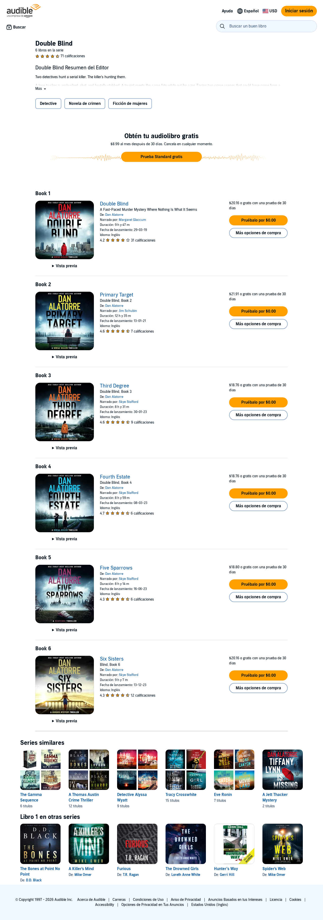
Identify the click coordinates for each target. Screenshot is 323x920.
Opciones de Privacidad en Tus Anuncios (152, 905)
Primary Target (116, 295)
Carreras (119, 900)
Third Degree (114, 386)
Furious (124, 868)
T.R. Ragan (131, 875)
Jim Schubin (128, 311)
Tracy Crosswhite (181, 794)
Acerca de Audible (91, 900)
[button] (41, 88)
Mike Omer (83, 875)
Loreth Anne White (185, 875)
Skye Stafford (128, 402)
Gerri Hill (227, 875)
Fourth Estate (115, 477)
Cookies (295, 900)
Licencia (276, 900)
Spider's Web (274, 868)
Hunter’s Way (226, 868)
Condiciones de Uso (148, 900)
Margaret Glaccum (132, 220)
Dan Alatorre (114, 215)
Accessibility (104, 905)
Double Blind (114, 204)
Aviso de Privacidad (186, 900)
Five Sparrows (116, 568)
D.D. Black (34, 880)
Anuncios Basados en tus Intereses (235, 900)
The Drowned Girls (182, 868)
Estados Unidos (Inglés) (209, 905)
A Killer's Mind (81, 868)
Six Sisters (112, 659)
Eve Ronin (223, 794)
